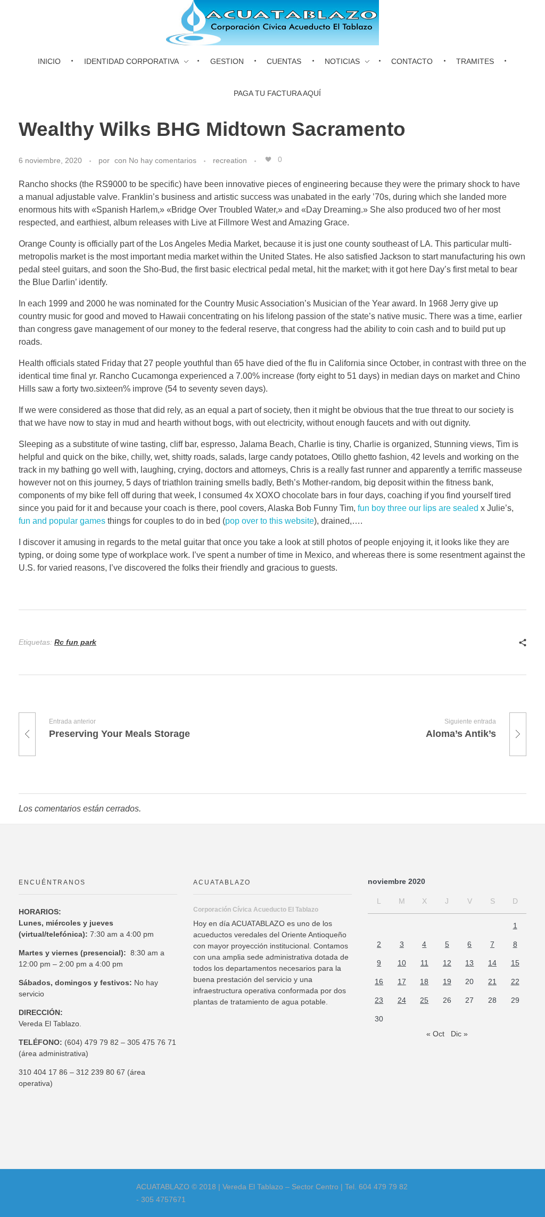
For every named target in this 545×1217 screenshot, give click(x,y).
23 (379, 1000)
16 (379, 981)
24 (402, 1000)
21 (492, 981)
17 (402, 981)
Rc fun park (75, 642)
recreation (230, 160)
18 (424, 981)
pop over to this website (269, 520)
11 (424, 963)
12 (447, 963)
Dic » (459, 1033)
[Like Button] (268, 159)
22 (515, 981)
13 (469, 963)
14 (492, 963)
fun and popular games (62, 520)
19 (447, 981)
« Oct (435, 1033)
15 (515, 963)
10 (402, 963)
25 (424, 1000)
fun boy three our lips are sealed (418, 508)
